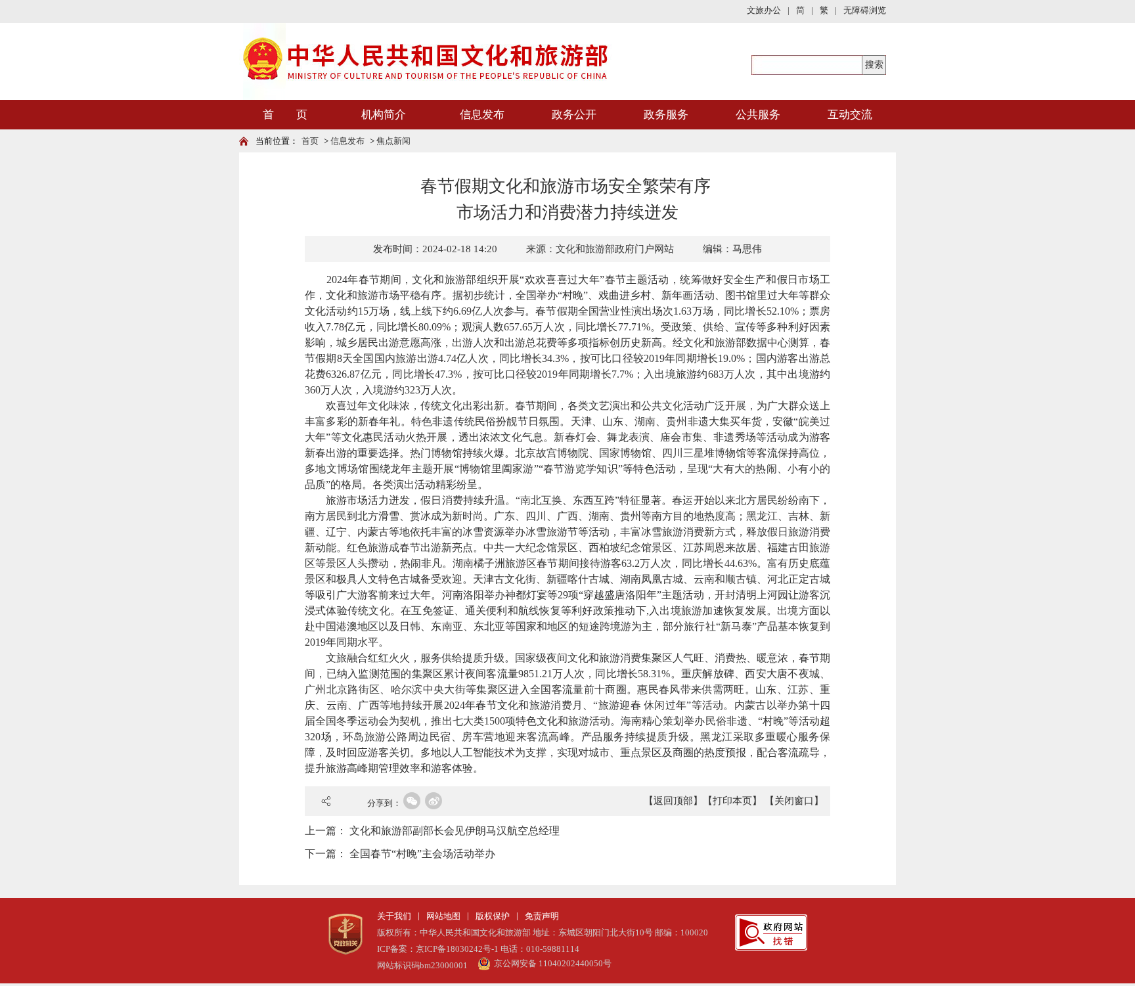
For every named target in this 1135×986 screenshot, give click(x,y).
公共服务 (758, 114)
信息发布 (482, 114)
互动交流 (850, 114)
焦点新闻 (393, 141)
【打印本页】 (732, 801)
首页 (310, 141)
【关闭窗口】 (794, 801)
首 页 (285, 114)
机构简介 (383, 114)
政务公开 (574, 114)
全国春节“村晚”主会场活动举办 (422, 853)
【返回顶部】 (673, 801)
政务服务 (666, 114)
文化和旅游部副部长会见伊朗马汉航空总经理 (454, 830)
